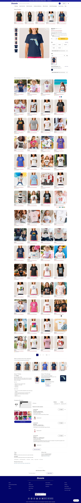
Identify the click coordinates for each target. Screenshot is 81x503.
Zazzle (12, 0)
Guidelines (50, 501)
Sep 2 (53, 35)
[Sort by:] (67, 55)
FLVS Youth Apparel (17, 360)
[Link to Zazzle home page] (14, 3)
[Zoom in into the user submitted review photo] (16, 413)
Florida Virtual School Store (62, 33)
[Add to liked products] (48, 29)
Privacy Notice (46, 501)
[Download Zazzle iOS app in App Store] (44, 498)
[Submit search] (60, 3)
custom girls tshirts (27, 463)
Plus (19, 0)
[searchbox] (39, 3)
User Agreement (42, 501)
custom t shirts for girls (21, 463)
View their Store (47, 384)
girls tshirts (15, 463)
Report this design (63, 382)
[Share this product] (46, 29)
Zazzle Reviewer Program (37, 413)
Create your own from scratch (37, 383)
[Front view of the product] (34, 43)
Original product (39, 430)
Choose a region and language (39, 492)
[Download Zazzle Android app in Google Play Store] (50, 498)
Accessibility (53, 501)
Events (16, 0)
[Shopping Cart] (68, 3)
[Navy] (52, 70)
